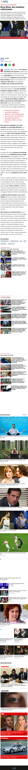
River (8, 69)
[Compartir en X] (5, 65)
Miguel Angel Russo (5, 241)
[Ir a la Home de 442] (5, 2)
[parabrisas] (14, 738)
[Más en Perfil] (8, 663)
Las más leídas (5, 297)
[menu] (2, 1)
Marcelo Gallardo (14, 241)
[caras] (14, 714)
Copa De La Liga (11, 243)
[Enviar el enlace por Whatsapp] (9, 65)
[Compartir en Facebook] (2, 65)
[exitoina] (14, 667)
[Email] (13, 65)
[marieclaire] (14, 691)
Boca (5, 69)
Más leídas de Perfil (7, 355)
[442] (14, 768)
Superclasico (3, 243)
